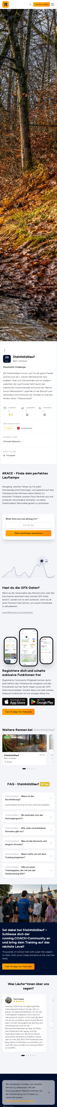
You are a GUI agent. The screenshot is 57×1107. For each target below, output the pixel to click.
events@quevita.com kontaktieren (17, 612)
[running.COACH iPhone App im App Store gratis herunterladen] (15, 701)
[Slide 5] (34, 768)
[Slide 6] (35, 1055)
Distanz (12, 408)
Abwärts (48, 408)
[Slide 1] (24, 768)
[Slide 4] (31, 768)
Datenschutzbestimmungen (20, 1100)
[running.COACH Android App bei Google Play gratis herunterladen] (42, 701)
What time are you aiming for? (21, 519)
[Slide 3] (29, 768)
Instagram (10, 455)
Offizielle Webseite (11, 441)
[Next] (51, 751)
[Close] (49, 1092)
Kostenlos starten (41, 4)
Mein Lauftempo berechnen (28, 533)
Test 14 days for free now (18, 711)
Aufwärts (30, 408)
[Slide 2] (27, 768)
